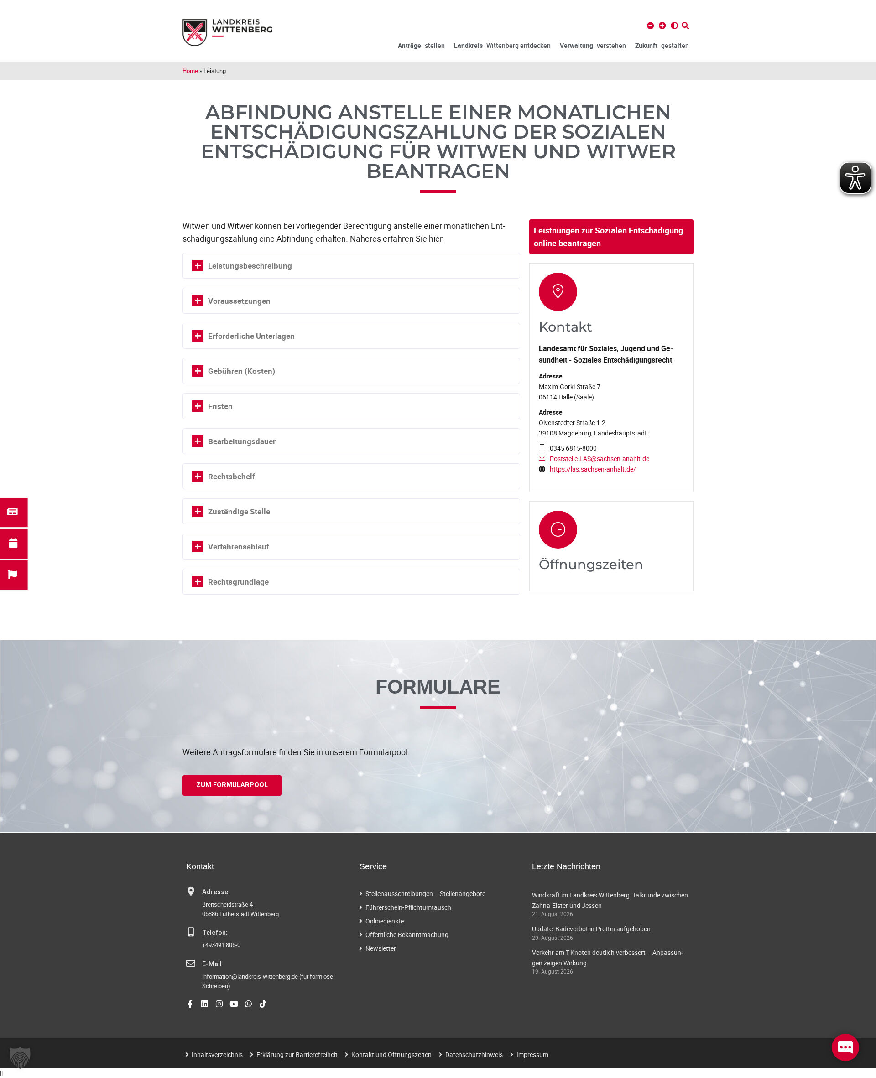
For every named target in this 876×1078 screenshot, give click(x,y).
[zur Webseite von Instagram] (219, 1004)
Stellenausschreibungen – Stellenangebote (425, 893)
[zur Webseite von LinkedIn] (205, 1004)
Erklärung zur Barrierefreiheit (297, 1054)
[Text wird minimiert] (650, 25)
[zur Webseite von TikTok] (263, 1004)
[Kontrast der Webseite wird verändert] (674, 25)
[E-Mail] (190, 963)
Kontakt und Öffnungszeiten (391, 1054)
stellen (421, 45)
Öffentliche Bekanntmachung (406, 934)
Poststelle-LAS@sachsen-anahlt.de (599, 458)
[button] (20, 1058)
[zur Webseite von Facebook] (190, 1004)
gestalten (662, 45)
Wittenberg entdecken (502, 45)
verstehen (593, 45)
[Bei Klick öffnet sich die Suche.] (685, 25)
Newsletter (380, 948)
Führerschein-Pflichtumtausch (408, 907)
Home (190, 71)
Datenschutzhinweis (474, 1054)
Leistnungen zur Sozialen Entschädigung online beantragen (608, 237)
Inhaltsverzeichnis (217, 1054)
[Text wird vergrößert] (662, 25)
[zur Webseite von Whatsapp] (248, 1004)
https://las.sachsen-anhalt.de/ (593, 469)
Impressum (532, 1054)
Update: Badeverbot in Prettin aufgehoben (591, 928)
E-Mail (212, 964)
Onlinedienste (384, 921)
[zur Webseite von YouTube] (234, 1004)
